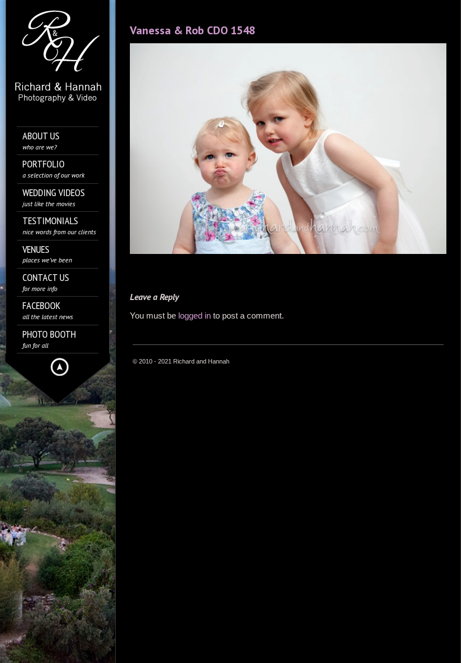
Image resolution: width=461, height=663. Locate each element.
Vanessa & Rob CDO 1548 (192, 30)
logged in (194, 315)
